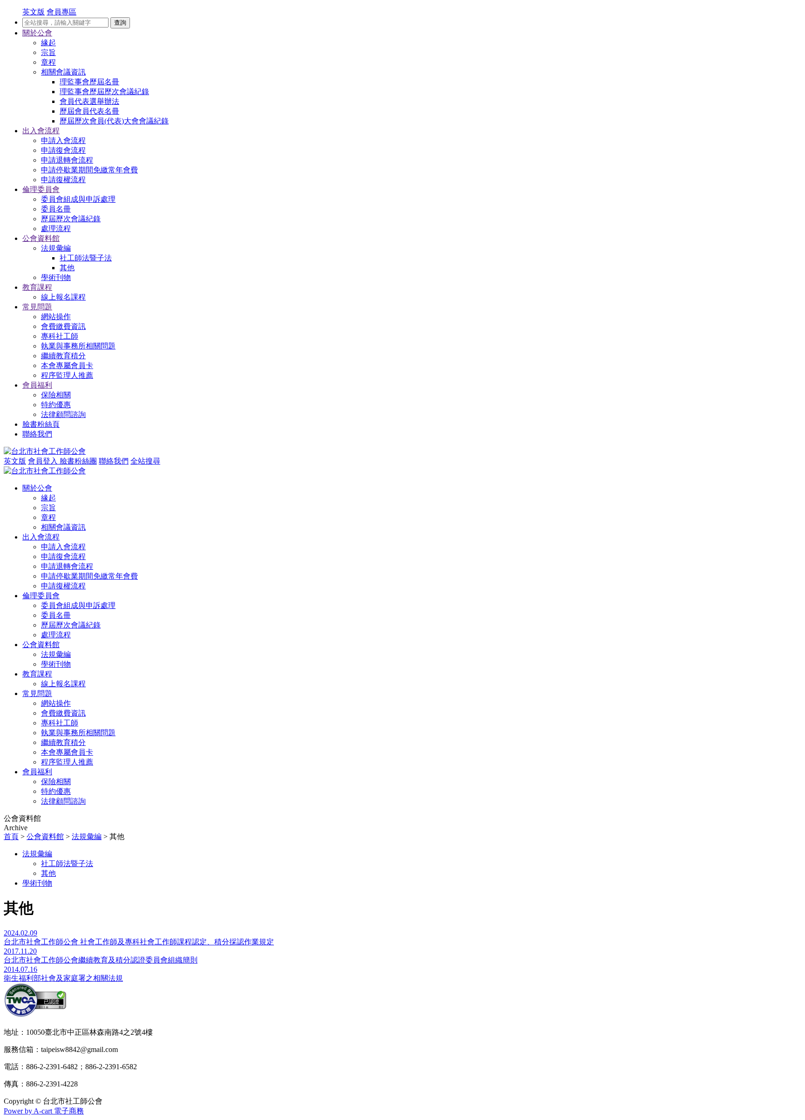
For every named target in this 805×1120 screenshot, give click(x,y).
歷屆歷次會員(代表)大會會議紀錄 (114, 121)
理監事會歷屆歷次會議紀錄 (104, 92)
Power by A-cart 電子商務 (44, 1111)
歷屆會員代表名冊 (89, 111)
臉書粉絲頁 (41, 424)
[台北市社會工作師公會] (45, 451)
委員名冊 (56, 209)
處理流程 (56, 228)
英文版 (15, 461)
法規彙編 (56, 248)
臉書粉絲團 (78, 461)
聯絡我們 (37, 434)
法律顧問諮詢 (63, 414)
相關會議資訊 (63, 72)
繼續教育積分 (63, 356)
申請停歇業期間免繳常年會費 (89, 170)
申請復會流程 (63, 150)
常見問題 (37, 307)
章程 (48, 62)
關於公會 (37, 33)
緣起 (48, 43)
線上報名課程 (63, 297)
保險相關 (56, 395)
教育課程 (37, 287)
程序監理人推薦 (67, 375)
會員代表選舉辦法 (89, 101)
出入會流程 (41, 131)
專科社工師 (59, 336)
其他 (67, 268)
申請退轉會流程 (67, 160)
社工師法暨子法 (86, 258)
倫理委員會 (41, 189)
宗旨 (48, 52)
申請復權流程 (63, 180)
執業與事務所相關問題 (78, 346)
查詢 (120, 22)
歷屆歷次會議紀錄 (71, 219)
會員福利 (37, 385)
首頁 (11, 836)
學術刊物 (56, 277)
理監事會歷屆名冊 (89, 82)
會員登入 (44, 461)
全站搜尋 (145, 461)
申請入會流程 (63, 140)
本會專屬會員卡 (67, 365)
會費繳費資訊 (63, 326)
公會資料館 (41, 238)
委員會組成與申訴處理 (78, 199)
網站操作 (56, 317)
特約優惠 (56, 405)
